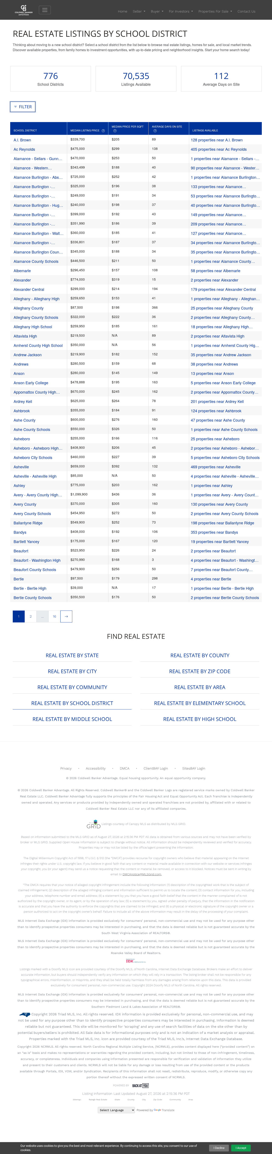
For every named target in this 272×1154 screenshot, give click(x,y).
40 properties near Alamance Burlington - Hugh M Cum (224, 205)
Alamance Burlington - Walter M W (38, 233)
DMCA (124, 768)
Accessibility (96, 768)
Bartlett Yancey (26, 541)
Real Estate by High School (199, 718)
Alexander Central (29, 289)
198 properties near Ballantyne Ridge (222, 522)
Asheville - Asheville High (35, 476)
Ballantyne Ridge (28, 522)
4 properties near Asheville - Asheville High (223, 476)
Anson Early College (31, 382)
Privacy (66, 768)
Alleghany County (29, 308)
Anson (19, 373)
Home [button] (122, 11)
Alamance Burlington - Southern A (32, 224)
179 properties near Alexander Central (223, 289)
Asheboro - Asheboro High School (36, 448)
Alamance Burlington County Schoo (38, 252)
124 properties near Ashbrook (216, 410)
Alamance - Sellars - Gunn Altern (36, 158)
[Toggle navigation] (45, 10)
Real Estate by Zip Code (199, 671)
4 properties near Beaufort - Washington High (225, 560)
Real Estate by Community (72, 687)
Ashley (19, 485)
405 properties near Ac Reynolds (219, 149)
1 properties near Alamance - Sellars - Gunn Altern (223, 158)
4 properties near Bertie (211, 578)
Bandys (20, 532)
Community (175, 1099)
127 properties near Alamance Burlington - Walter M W (216, 233)
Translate (168, 1110)
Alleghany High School (33, 326)
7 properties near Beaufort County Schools (220, 569)
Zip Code (157, 1099)
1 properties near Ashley (211, 485)
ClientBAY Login (156, 768)
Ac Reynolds (24, 149)
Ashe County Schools (32, 429)
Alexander (22, 280)
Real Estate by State (72, 655)
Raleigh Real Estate (98, 1099)
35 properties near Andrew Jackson (221, 354)
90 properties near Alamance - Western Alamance (224, 168)
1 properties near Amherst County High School (224, 345)
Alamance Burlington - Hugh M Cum (37, 205)
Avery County (25, 504)
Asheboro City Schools (33, 457)
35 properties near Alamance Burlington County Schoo (224, 252)
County (131, 1099)
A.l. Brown (22, 139)
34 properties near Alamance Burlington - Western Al (224, 242)
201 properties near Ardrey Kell (217, 401)
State (117, 1099)
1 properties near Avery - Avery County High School (224, 495)
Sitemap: (77, 1099)
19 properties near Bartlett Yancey (220, 541)
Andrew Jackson (28, 354)
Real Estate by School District (72, 702)
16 (54, 616)
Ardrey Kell (23, 401)
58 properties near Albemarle (215, 270)
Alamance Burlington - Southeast (32, 214)
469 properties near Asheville (216, 466)
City (144, 1099)
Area (190, 1099)
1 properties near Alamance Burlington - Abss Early (225, 177)
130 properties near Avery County (219, 504)
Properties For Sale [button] (214, 11)
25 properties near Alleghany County (222, 308)
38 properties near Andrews (214, 364)
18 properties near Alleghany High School (220, 326)
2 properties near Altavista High (217, 336)
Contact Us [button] (246, 11)
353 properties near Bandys (214, 532)
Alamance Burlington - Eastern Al (32, 186)
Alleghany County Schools (36, 317)
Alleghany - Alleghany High (37, 298)
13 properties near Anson (212, 373)
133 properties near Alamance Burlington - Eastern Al (216, 186)
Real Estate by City (72, 671)
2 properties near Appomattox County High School (223, 392)
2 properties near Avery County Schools (224, 513)
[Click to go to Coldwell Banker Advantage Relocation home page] (27, 10)
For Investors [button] (179, 11)
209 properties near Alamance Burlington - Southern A (216, 224)
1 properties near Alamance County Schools (221, 261)
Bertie (19, 578)
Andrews (21, 364)
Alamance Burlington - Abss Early (37, 177)
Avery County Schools (32, 513)
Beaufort (21, 550)
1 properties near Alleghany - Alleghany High (224, 298)
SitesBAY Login (193, 768)
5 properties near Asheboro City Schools (225, 457)
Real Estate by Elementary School (200, 702)
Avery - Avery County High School (36, 495)
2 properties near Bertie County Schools (225, 597)
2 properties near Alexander (214, 280)
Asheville (21, 466)
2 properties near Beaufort (213, 550)
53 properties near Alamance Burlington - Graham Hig (224, 196)
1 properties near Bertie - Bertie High (222, 588)
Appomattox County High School (35, 392)
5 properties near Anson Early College (223, 382)
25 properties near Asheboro (215, 438)
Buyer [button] (156, 11)
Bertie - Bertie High (30, 588)
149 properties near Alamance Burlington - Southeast (216, 214)
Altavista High (25, 336)
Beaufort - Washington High (37, 560)
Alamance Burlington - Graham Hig (32, 196)
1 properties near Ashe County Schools (224, 429)
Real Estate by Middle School (72, 718)
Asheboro (22, 438)
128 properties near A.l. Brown (217, 139)
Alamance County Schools (36, 261)
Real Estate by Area (199, 687)
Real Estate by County (199, 655)
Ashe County (24, 420)
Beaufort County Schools (35, 569)
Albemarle (22, 270)
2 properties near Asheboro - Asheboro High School (224, 448)
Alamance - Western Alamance (31, 168)
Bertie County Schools (33, 597)
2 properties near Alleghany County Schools (221, 317)
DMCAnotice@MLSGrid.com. (142, 874)
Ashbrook (22, 410)
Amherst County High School (38, 345)
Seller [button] (138, 11)
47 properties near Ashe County (218, 420)
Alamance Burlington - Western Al (32, 242)
